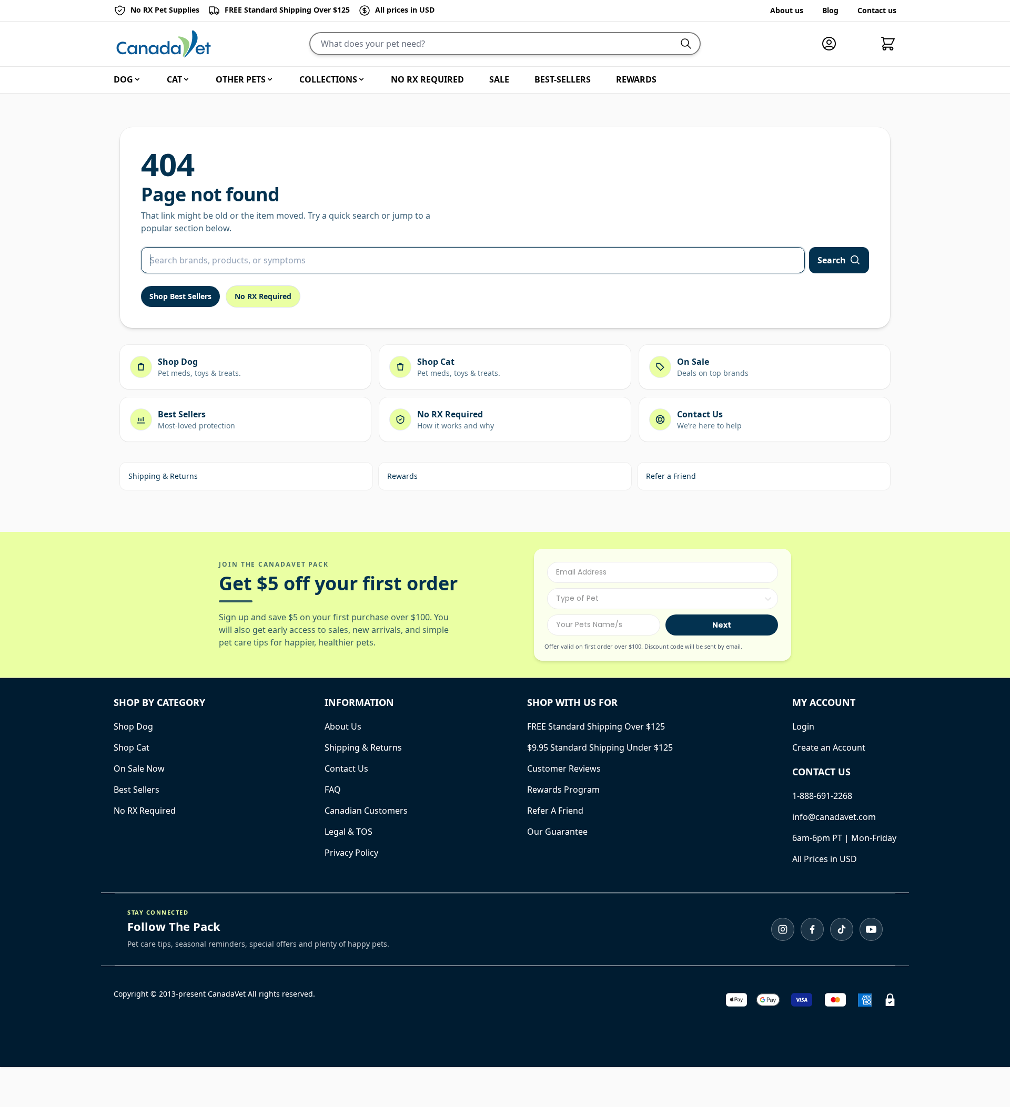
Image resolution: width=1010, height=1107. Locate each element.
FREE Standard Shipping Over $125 (596, 726)
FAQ (333, 789)
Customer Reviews (564, 768)
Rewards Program (563, 789)
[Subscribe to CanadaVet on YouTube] (871, 929)
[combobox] (659, 599)
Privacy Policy (351, 852)
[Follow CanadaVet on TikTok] (841, 929)
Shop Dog (133, 726)
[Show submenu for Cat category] (186, 79)
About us (786, 10)
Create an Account (828, 747)
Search (831, 260)
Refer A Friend (555, 810)
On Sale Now (139, 768)
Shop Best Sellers (180, 296)
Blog (830, 10)
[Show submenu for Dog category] (137, 79)
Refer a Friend (671, 476)
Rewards (402, 476)
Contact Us (346, 768)
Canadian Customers (366, 810)
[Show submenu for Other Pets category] (270, 79)
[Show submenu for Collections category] (361, 79)
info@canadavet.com (834, 817)
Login (803, 726)
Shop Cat (131, 747)
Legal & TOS (348, 831)
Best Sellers (136, 789)
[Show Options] (768, 599)
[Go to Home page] (164, 44)
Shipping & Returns (163, 476)
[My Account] (833, 43)
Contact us (876, 10)
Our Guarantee (557, 831)
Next (721, 625)
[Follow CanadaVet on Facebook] (812, 929)
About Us (343, 726)
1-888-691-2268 (822, 796)
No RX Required (263, 296)
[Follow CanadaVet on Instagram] (782, 929)
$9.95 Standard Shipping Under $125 (600, 747)
